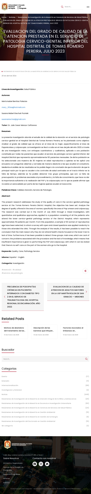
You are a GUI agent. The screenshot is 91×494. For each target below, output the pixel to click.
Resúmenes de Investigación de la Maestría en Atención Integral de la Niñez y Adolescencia (45, 399)
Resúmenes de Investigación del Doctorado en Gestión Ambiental (45, 421)
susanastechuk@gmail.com (14, 119)
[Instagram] (41, 464)
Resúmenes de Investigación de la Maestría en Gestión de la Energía (45, 417)
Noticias (12, 17)
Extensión (45, 381)
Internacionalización (45, 385)
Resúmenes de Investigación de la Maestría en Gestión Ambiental (45, 412)
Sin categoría (45, 426)
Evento (45, 376)
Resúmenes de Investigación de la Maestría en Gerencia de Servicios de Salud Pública (53, 17)
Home (4, 17)
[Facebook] (35, 464)
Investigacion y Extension (45, 390)
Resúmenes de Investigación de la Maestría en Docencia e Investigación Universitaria (45, 403)
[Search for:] (72, 6)
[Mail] (47, 464)
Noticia (45, 394)
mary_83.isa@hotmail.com (13, 107)
